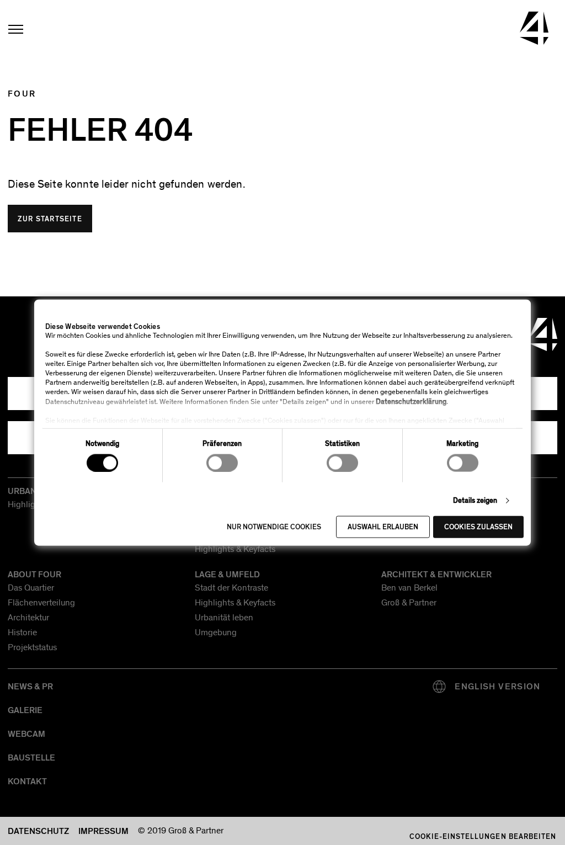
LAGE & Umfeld (227, 574)
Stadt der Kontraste (231, 588)
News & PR (30, 686)
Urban (22, 491)
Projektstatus (32, 648)
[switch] (222, 462)
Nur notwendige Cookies (274, 527)
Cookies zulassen (478, 527)
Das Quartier (31, 588)
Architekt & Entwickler (436, 574)
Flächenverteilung (41, 603)
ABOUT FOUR (34, 574)
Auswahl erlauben (383, 527)
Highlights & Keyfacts (235, 549)
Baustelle (31, 757)
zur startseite (50, 219)
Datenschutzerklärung (411, 401)
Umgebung (216, 633)
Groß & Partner (408, 603)
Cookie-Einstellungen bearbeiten (482, 836)
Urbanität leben (224, 618)
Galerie (25, 710)
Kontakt (27, 781)
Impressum (103, 831)
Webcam (26, 734)
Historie (22, 633)
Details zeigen (475, 500)
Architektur (28, 618)
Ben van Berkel (409, 588)
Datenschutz (38, 831)
